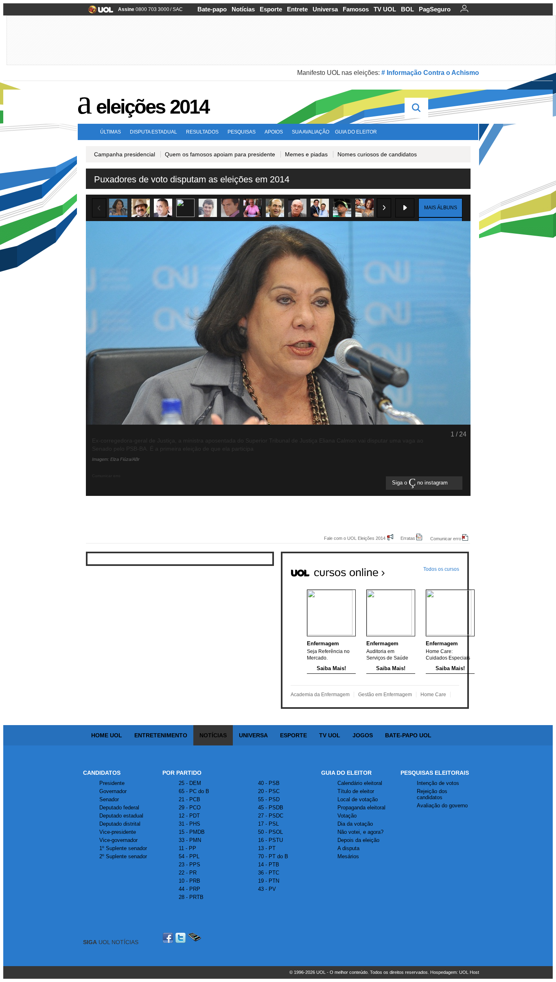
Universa (325, 9)
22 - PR (188, 873)
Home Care (433, 694)
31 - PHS (189, 824)
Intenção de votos (438, 783)
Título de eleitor (355, 791)
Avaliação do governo (442, 805)
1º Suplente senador (123, 848)
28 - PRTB (191, 897)
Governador (113, 791)
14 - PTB (268, 864)
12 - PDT (189, 816)
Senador (109, 799)
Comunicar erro (445, 538)
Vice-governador (118, 840)
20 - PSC (269, 791)
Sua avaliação (310, 132)
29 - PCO (190, 807)
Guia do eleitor (356, 132)
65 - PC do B (194, 791)
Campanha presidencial (124, 154)
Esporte (271, 9)
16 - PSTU (270, 840)
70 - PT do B (273, 856)
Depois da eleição (358, 840)
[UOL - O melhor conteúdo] (98, 12)
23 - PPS (189, 864)
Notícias (243, 9)
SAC (178, 9)
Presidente (112, 783)
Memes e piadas (306, 154)
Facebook (169, 938)
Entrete (297, 9)
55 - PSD (269, 799)
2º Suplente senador (123, 856)
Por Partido (181, 772)
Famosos (356, 9)
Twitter (181, 938)
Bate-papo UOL (408, 735)
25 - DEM (190, 783)
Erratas (408, 538)
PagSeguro (435, 9)
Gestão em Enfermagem (385, 694)
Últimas (110, 132)
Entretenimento (160, 735)
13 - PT (267, 848)
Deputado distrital (119, 824)
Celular (194, 938)
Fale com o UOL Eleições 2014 (354, 538)
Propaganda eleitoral (361, 807)
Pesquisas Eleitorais (435, 772)
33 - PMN (190, 840)
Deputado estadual (121, 816)
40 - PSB (269, 783)
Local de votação (357, 799)
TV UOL (385, 9)
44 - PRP (189, 889)
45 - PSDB (270, 807)
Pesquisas (242, 132)
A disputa (348, 848)
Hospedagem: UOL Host (454, 972)
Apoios (274, 132)
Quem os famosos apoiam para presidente (220, 154)
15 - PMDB (192, 832)
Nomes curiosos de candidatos (377, 154)
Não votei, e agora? (360, 832)
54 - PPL (189, 856)
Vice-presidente (117, 832)
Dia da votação (355, 824)
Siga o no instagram (420, 483)
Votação (347, 816)
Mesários (348, 856)
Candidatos (101, 772)
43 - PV (267, 889)
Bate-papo (212, 9)
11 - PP (187, 848)
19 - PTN (268, 881)
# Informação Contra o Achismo (430, 72)
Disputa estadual (153, 132)
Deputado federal (119, 807)
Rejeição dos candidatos (432, 794)
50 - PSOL (270, 832)
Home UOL (106, 735)
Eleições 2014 (152, 106)
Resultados (202, 132)
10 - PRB (189, 881)
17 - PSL (268, 824)
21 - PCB (189, 799)
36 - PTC (268, 873)
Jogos (362, 735)
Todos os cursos (441, 569)
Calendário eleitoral (359, 783)
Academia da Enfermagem (320, 694)
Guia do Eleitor (346, 772)
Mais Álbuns (440, 207)
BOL (407, 9)
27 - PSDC (270, 816)
